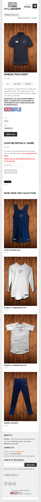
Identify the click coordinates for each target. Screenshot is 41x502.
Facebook (10, 484)
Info (7, 84)
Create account (23, 18)
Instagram (14, 484)
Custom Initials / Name (19, 143)
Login (33, 18)
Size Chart (17, 84)
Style (5, 125)
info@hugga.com (18, 451)
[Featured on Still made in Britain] (20, 494)
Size (5, 118)
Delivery (28, 84)
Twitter (6, 484)
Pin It (6, 185)
